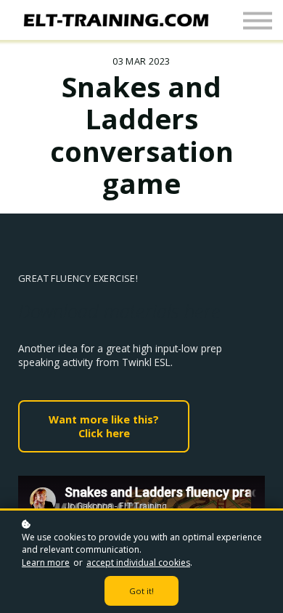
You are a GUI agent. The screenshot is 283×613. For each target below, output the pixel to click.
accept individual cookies (138, 562)
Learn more (46, 562)
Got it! (141, 590)
